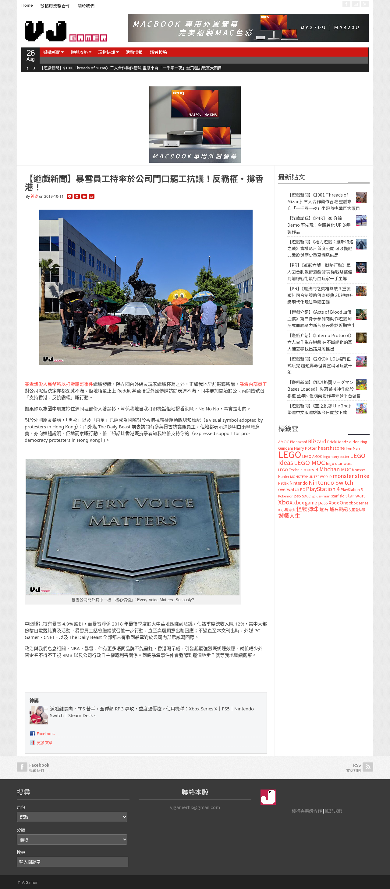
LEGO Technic (290, 469)
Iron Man (353, 448)
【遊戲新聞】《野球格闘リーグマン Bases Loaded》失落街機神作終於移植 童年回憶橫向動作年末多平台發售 (324, 389)
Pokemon (285, 495)
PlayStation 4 (323, 489)
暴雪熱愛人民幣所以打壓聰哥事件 (59, 384)
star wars (356, 495)
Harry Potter (305, 448)
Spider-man (320, 496)
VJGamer (27, 882)
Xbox (285, 501)
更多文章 (45, 742)
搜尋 (21, 852)
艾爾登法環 (357, 509)
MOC (346, 469)
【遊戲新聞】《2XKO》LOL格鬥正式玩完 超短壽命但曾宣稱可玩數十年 (319, 365)
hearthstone (331, 447)
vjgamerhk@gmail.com (195, 807)
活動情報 (134, 52)
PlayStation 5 (352, 489)
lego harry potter (336, 456)
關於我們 (85, 6)
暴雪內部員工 (253, 384)
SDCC (306, 495)
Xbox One (338, 502)
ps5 (297, 496)
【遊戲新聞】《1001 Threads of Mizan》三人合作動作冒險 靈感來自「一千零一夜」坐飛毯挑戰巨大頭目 (131, 68)
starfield (338, 495)
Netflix (283, 483)
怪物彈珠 (307, 509)
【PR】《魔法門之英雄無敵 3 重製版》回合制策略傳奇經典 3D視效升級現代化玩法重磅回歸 (320, 295)
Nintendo (298, 483)
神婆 (34, 196)
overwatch (288, 489)
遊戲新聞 (51, 52)
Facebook (46, 733)
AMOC (283, 441)
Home (27, 5)
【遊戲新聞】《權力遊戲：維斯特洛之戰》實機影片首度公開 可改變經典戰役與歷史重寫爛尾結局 (320, 248)
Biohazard (298, 441)
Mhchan (329, 469)
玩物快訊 (106, 52)
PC (302, 489)
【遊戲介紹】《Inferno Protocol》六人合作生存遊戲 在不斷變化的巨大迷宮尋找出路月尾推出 (320, 342)
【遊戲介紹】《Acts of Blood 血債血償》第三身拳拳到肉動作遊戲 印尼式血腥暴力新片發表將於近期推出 (321, 318)
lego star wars (339, 463)
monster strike (351, 475)
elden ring (358, 441)
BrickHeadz (337, 441)
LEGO (289, 454)
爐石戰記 (338, 509)
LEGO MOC (309, 462)
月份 (21, 807)
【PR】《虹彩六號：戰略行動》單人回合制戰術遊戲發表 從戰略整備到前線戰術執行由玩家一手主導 (319, 271)
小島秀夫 (288, 509)
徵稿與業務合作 (55, 6)
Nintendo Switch (331, 482)
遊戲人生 (289, 515)
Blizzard (317, 441)
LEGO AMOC (312, 456)
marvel (310, 469)
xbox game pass (310, 502)
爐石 (323, 509)
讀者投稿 (158, 52)
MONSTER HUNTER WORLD (311, 476)
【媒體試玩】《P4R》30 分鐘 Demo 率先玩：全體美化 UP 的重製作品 (319, 225)
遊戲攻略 (79, 52)
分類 (21, 830)
